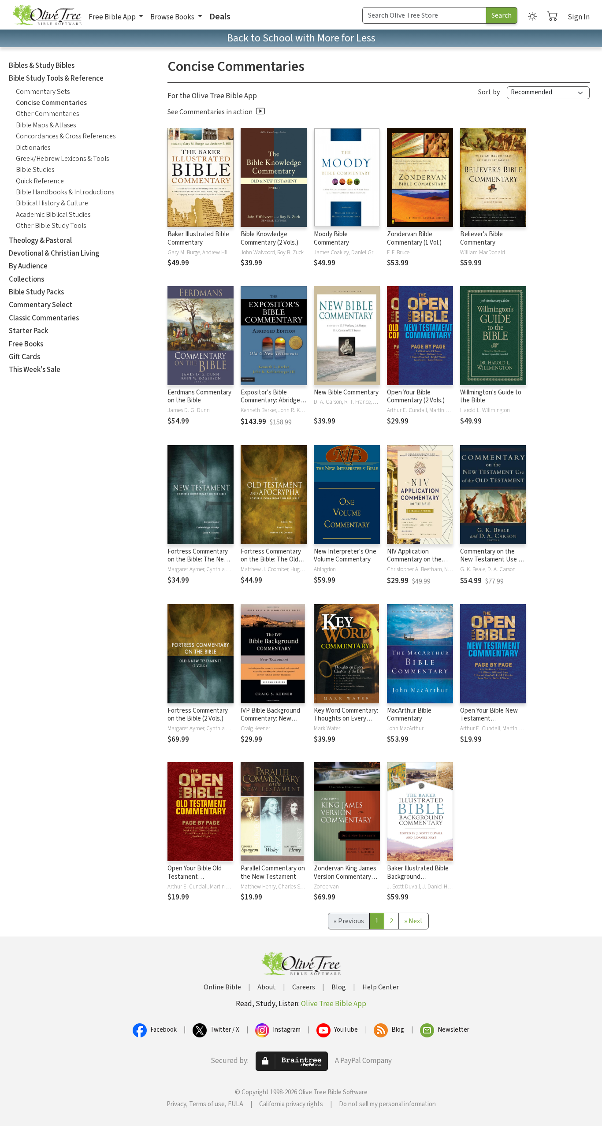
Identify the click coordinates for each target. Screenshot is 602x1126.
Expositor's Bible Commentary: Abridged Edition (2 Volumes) (272, 401)
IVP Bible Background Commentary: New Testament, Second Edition (270, 723)
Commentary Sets (43, 92)
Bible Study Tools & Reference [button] (56, 78)
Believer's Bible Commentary (481, 238)
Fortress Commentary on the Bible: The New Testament (198, 560)
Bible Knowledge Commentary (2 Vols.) (269, 238)
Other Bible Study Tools (51, 225)
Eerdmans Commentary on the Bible (199, 396)
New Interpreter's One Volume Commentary (345, 556)
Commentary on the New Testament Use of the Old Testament (492, 560)
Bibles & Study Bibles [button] (41, 65)
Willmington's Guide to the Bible (490, 396)
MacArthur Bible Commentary (409, 715)
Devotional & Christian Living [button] (54, 253)
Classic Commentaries (44, 318)
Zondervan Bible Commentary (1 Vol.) (414, 238)
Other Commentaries (47, 114)
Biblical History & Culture (52, 203)
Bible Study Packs (36, 292)
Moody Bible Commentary (331, 238)
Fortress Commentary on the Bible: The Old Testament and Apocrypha (271, 564)
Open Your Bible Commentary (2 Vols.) (416, 396)
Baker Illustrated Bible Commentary (198, 238)
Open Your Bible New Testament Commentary (489, 719)
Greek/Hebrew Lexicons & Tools (62, 159)
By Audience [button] (28, 266)
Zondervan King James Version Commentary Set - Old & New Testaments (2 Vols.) (345, 881)
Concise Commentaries (51, 103)
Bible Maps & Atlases (46, 125)
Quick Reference (40, 181)
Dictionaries (33, 147)
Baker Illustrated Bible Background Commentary (418, 877)
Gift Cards (24, 357)
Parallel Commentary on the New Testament (273, 872)
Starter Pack (28, 331)
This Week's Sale (34, 369)
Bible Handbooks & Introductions (65, 192)
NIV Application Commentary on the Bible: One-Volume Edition (414, 564)
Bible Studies (35, 170)
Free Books (26, 344)
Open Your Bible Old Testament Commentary (194, 877)
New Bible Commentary (346, 392)
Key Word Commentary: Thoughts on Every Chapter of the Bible (346, 719)
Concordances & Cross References (65, 136)
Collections (26, 279)
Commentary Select (40, 305)
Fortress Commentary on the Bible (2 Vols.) (197, 715)
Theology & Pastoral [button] (40, 240)
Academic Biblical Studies (53, 214)
